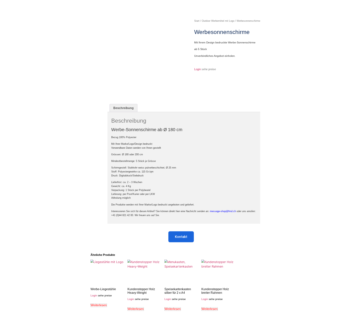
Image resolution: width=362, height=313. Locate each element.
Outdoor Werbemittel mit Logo (218, 20)
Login (197, 69)
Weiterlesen (99, 305)
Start (196, 20)
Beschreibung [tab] (123, 108)
